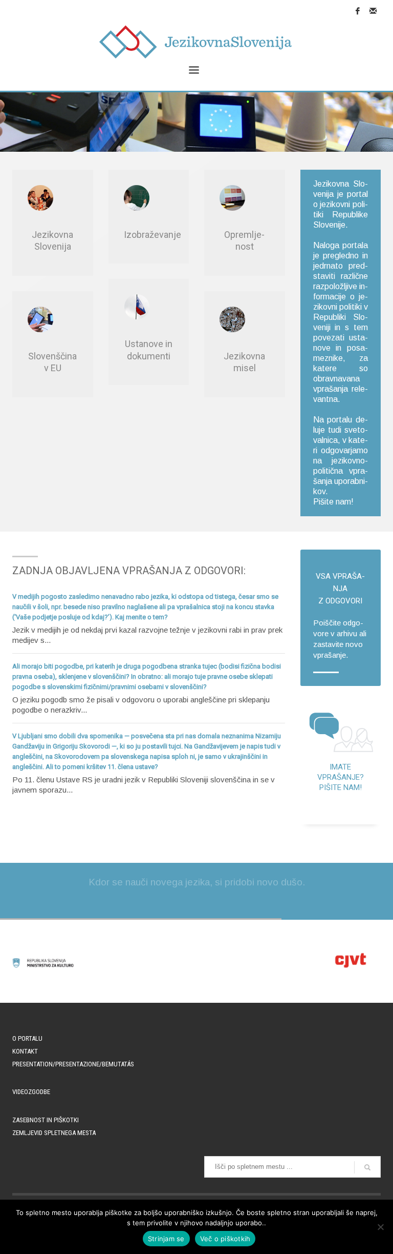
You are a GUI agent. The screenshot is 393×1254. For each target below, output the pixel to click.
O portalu (27, 1038)
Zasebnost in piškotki (45, 1120)
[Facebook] (357, 10)
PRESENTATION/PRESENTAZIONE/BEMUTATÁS (73, 1064)
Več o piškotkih (225, 1239)
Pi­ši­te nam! (333, 501)
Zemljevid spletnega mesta (54, 1133)
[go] (367, 1167)
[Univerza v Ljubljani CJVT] (350, 960)
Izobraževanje (152, 234)
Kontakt (25, 1051)
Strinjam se (166, 1239)
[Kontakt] (373, 10)
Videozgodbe (31, 1092)
